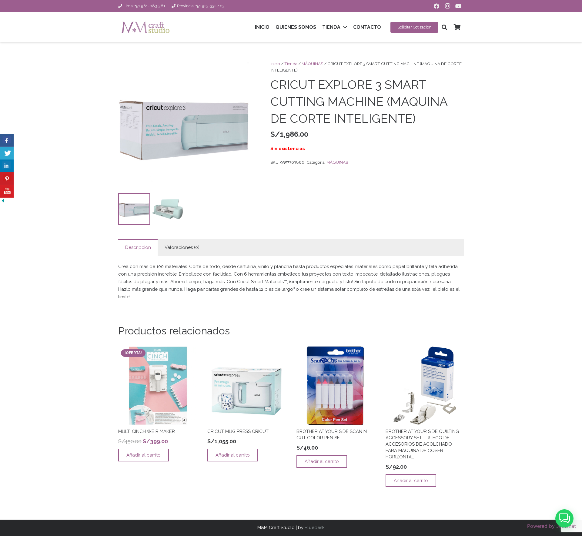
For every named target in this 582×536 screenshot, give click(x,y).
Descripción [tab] (138, 247)
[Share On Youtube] (7, 191)
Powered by (551, 526)
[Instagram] (447, 6)
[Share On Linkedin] (7, 165)
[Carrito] (457, 27)
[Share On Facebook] (7, 140)
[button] (444, 27)
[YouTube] (458, 6)
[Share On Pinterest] (7, 178)
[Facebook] (436, 6)
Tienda (290, 63)
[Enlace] (145, 27)
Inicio (275, 63)
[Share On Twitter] (7, 153)
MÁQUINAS (312, 63)
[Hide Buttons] (3, 202)
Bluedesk (315, 527)
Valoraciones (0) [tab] (182, 247)
